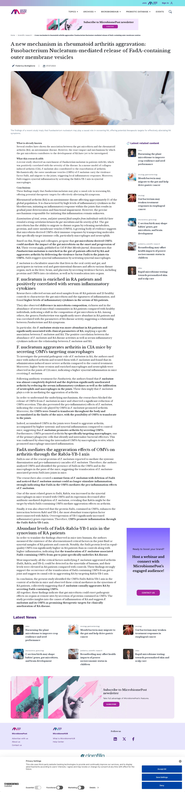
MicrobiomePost (19, 733)
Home (13, 35)
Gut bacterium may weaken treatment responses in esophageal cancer (150, 633)
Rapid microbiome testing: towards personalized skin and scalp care (153, 275)
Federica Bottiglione (25, 66)
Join (144, 3)
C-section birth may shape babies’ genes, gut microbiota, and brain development (41, 657)
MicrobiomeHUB (60, 733)
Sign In (165, 3)
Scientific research (25, 35)
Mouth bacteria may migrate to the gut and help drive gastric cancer (153, 181)
